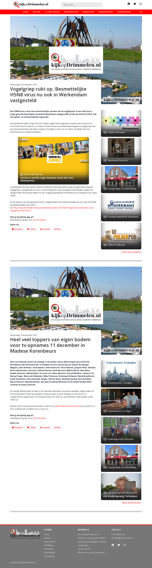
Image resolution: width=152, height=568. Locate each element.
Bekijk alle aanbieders (131, 252)
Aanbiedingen (49, 552)
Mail (58, 229)
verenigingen (124, 12)
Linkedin (46, 229)
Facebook (18, 229)
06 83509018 (119, 534)
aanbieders (88, 12)
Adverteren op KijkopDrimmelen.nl (92, 538)
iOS (34, 220)
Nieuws (47, 538)
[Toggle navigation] (141, 12)
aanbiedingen (105, 12)
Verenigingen (49, 556)
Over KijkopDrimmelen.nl (88, 534)
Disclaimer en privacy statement (91, 552)
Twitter (32, 229)
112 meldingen (52, 12)
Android (42, 220)
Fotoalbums (49, 545)
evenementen (71, 12)
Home (46, 534)
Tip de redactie (84, 549)
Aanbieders (49, 549)
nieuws (36, 12)
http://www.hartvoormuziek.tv (68, 406)
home (25, 12)
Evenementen (49, 541)
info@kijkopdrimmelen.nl (124, 538)
